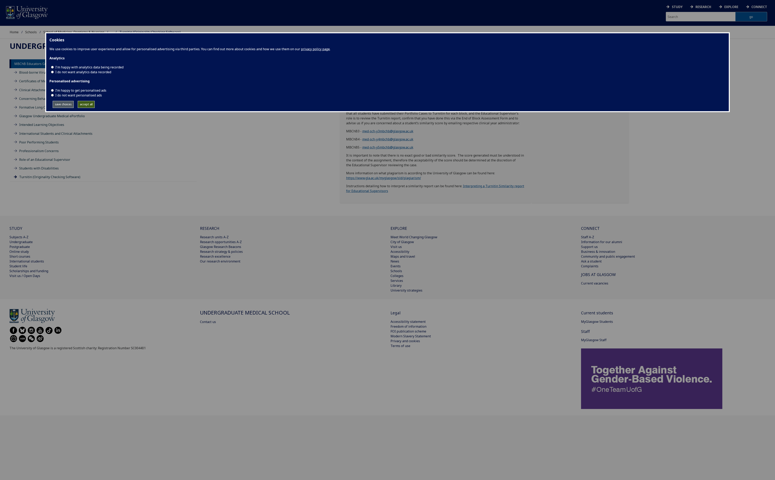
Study (677, 7)
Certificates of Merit (34, 81)
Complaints (589, 266)
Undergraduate (21, 242)
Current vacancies (594, 283)
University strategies (406, 290)
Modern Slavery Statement (411, 336)
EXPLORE (399, 228)
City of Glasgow (402, 242)
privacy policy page (315, 49)
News (395, 261)
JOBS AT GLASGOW (598, 274)
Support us (589, 247)
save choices (63, 104)
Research (703, 7)
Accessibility (400, 251)
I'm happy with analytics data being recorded (89, 67)
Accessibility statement (408, 321)
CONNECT (590, 228)
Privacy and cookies (405, 341)
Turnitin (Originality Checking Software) (49, 177)
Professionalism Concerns (39, 151)
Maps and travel (403, 256)
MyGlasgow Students (597, 321)
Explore (731, 7)
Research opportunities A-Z (221, 242)
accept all (86, 104)
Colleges (397, 276)
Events (396, 266)
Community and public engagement (608, 256)
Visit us (396, 247)
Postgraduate (19, 247)
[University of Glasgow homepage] (26, 12)
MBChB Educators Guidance (35, 64)
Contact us (208, 322)
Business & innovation (598, 251)
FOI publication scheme (408, 331)
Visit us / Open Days (24, 276)
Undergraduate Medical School (245, 312)
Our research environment (220, 261)
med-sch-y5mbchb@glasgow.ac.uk (387, 147)
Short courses (19, 256)
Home (14, 32)
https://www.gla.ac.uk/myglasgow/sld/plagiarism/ (383, 178)
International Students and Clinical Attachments (55, 133)
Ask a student (591, 261)
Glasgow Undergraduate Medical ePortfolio (52, 116)
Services (397, 280)
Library (396, 285)
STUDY (15, 228)
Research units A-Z (214, 237)
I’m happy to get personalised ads (80, 90)
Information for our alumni (601, 242)
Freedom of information (408, 326)
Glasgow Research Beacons (220, 247)
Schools (31, 32)
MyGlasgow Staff (593, 340)
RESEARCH (209, 228)
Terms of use (400, 346)
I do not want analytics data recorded (83, 72)
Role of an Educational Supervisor (44, 159)
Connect (759, 7)
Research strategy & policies (221, 251)
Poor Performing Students (39, 142)
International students (26, 261)
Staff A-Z (587, 237)
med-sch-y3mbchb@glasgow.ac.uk (387, 131)
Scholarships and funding (28, 271)
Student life (18, 266)
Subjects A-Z (18, 237)
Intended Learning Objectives (41, 124)
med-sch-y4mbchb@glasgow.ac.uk (387, 139)
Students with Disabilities (39, 168)
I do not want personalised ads (78, 95)
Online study (19, 251)
